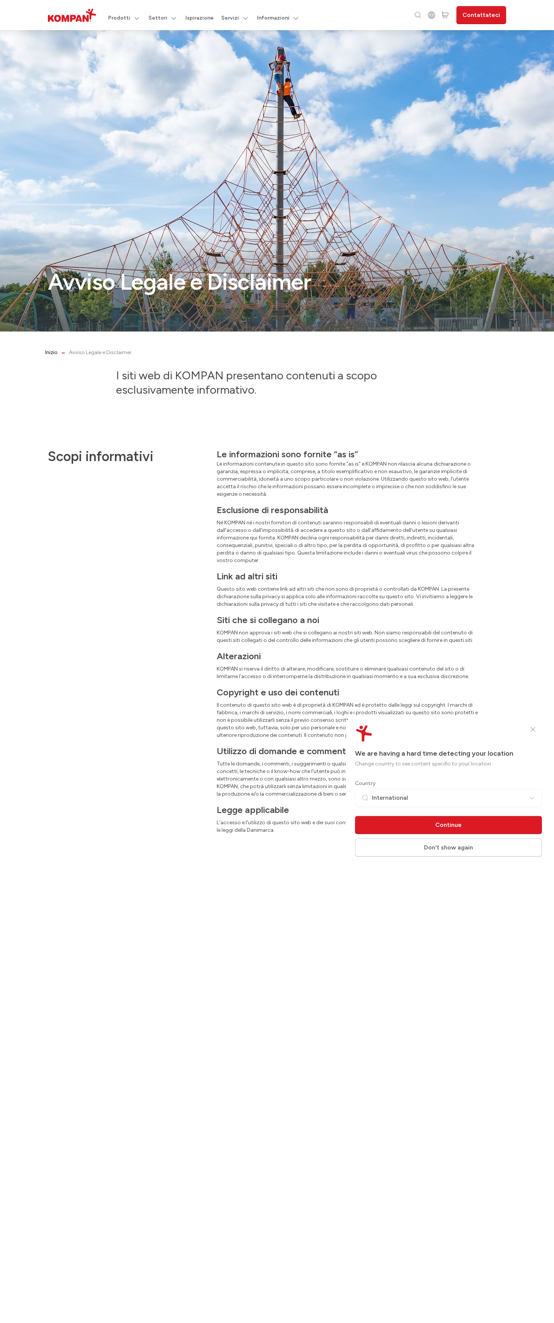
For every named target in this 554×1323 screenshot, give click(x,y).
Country (365, 783)
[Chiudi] (533, 729)
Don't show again (448, 847)
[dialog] (277, 661)
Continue (448, 824)
